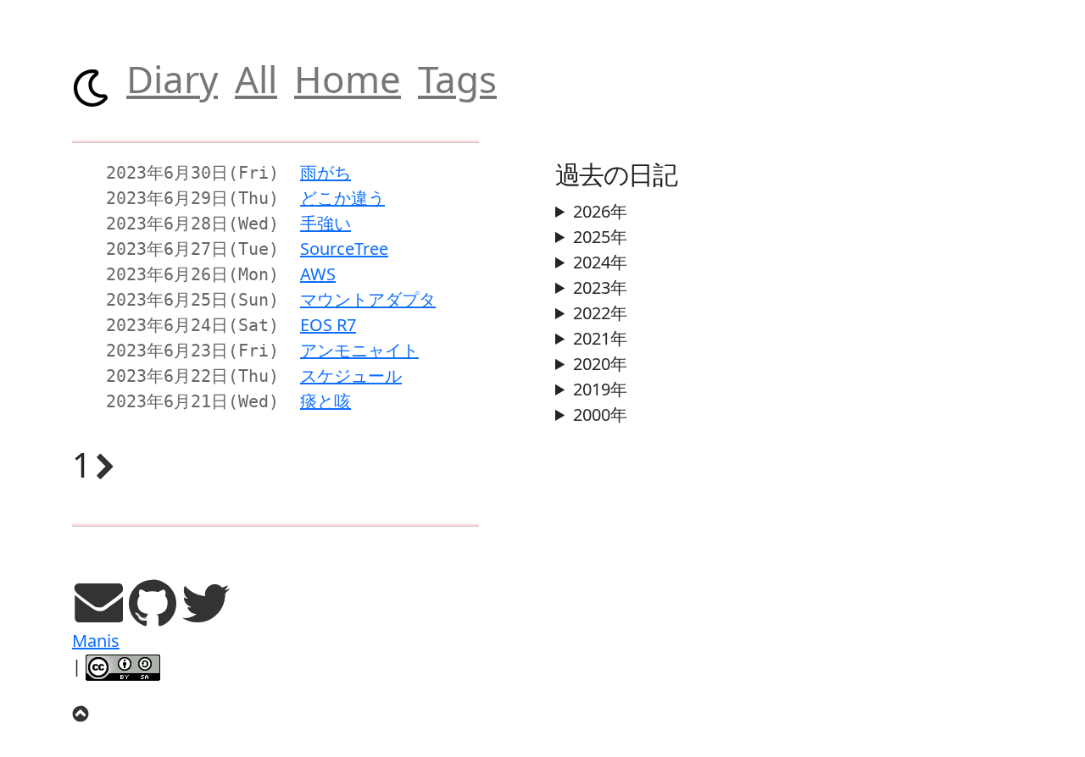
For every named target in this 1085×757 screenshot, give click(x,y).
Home (347, 78)
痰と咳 (325, 401)
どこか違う (342, 197)
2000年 (600, 414)
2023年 (600, 287)
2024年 (600, 262)
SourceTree (344, 248)
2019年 (600, 389)
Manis (96, 640)
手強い (325, 223)
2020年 (600, 363)
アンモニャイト (359, 350)
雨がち (325, 172)
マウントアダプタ (368, 299)
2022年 (600, 312)
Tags (457, 78)
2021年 (600, 338)
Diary (172, 78)
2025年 (600, 236)
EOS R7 (328, 324)
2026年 (600, 211)
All (256, 78)
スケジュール (351, 375)
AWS (318, 273)
